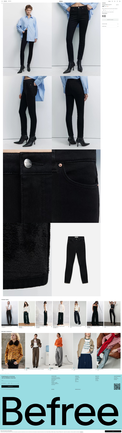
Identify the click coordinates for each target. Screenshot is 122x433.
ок (113, 431)
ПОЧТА (2, 380)
